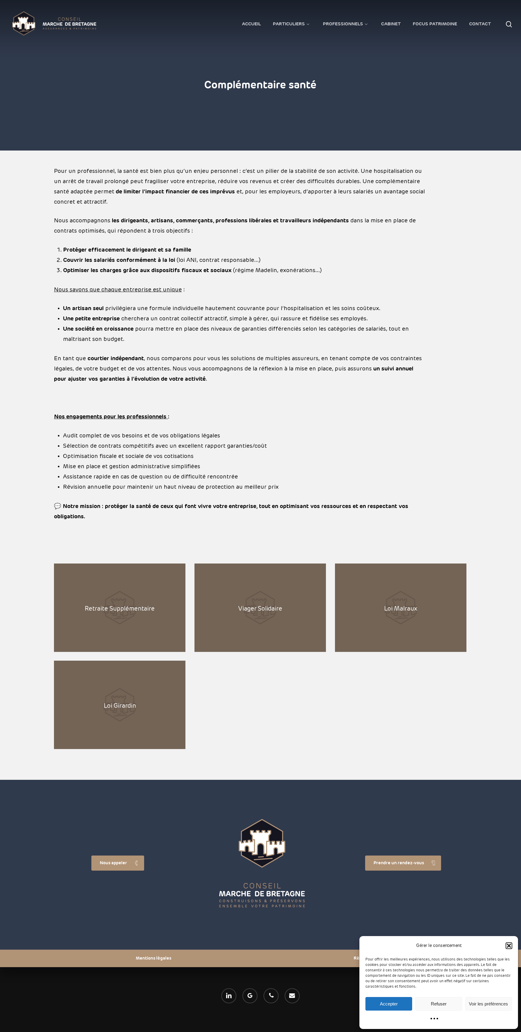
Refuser (439, 1003)
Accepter (389, 1003)
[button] (509, 946)
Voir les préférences (488, 1003)
